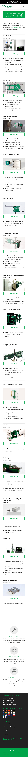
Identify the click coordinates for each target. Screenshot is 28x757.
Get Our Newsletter (14, 657)
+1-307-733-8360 (14, 1)
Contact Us (5, 734)
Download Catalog (14, 677)
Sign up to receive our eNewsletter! (11, 742)
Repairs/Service (14, 636)
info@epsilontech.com (9, 704)
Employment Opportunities (10, 726)
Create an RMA (6, 724)
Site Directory (21, 754)
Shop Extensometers (8, 732)
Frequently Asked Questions (9, 728)
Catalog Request (7, 730)
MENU (24, 7)
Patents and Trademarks (12, 754)
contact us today (16, 27)
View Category (14, 54)
